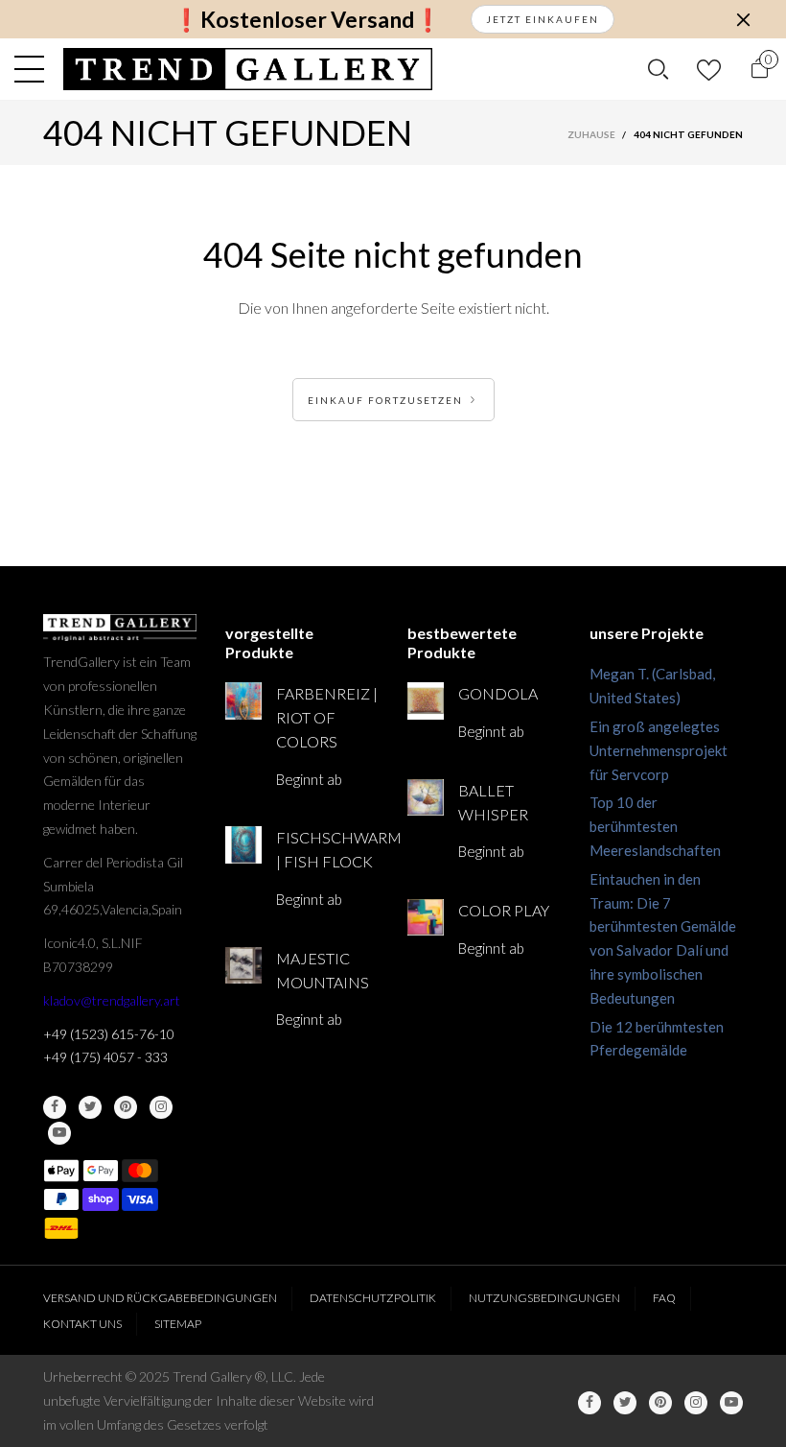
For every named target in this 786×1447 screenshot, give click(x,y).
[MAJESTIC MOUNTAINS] (243, 965)
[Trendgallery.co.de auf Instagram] (161, 1107)
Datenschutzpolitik (373, 1298)
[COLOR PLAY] (425, 917)
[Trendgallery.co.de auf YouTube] (59, 1133)
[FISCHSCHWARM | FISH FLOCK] (243, 844)
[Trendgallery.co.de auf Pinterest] (125, 1107)
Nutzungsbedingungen (544, 1298)
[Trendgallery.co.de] (248, 69)
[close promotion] (742, 19)
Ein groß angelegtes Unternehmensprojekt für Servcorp (659, 750)
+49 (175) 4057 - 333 (105, 1057)
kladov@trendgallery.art (111, 1000)
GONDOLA (498, 693)
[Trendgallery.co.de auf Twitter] (90, 1107)
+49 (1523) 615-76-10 (108, 1034)
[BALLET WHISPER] (425, 797)
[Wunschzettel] (708, 70)
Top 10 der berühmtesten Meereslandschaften (655, 826)
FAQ (664, 1298)
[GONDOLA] (425, 700)
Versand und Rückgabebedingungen (160, 1298)
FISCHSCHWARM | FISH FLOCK (327, 849)
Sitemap (177, 1324)
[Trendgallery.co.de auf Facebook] (54, 1107)
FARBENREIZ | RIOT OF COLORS (327, 717)
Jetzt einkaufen (542, 19)
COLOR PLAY (503, 910)
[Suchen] (658, 69)
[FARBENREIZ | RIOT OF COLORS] (243, 700)
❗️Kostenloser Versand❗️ (307, 20)
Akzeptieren (696, 1423)
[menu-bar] (34, 69)
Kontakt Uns (82, 1324)
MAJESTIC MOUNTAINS (322, 970)
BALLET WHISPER (493, 802)
